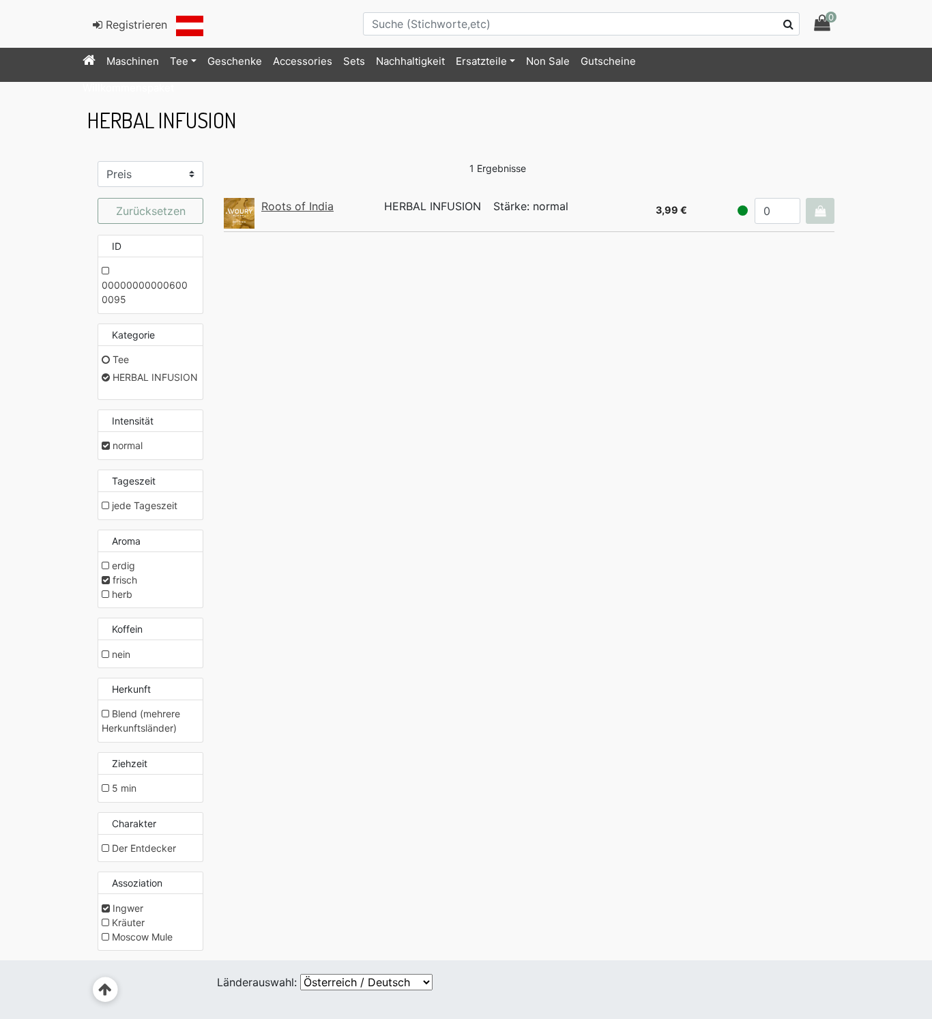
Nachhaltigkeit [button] (410, 61)
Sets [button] (354, 61)
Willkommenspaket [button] (128, 87)
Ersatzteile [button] (481, 61)
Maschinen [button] (132, 61)
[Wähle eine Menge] (820, 211)
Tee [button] (179, 61)
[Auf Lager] (743, 210)
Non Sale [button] (548, 61)
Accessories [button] (302, 61)
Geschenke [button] (234, 61)
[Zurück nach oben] (105, 990)
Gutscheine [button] (608, 61)
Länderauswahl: (257, 982)
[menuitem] (89, 61)
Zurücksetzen (151, 211)
